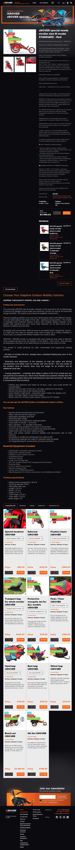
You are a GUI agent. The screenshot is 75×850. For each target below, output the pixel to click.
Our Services (23, 816)
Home (22, 809)
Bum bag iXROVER (33, 667)
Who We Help (24, 814)
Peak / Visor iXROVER (57, 600)
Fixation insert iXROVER (58, 533)
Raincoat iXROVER (33, 533)
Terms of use (36, 809)
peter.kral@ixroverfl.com (62, 813)
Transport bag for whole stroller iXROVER (14, 601)
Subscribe (62, 797)
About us (22, 819)
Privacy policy (37, 812)
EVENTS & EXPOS (25, 827)
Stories (22, 834)
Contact (22, 821)
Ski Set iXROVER (37, 733)
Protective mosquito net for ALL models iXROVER (37, 603)
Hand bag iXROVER (10, 667)
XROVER (55, 194)
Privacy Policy (53, 802)
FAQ (21, 840)
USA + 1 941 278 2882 (63, 809)
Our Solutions (24, 812)
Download (36, 818)
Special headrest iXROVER (14, 533)
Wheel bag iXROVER (56, 667)
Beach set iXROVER (10, 735)
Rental (22, 847)
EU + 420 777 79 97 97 (63, 811)
